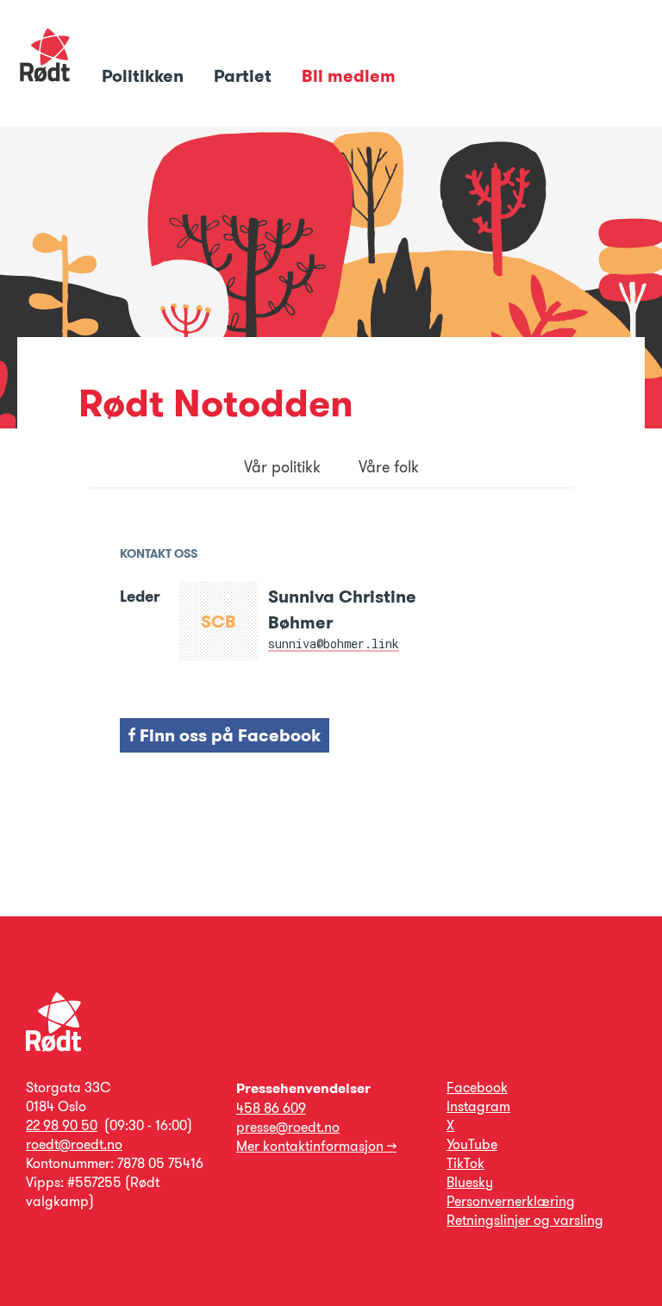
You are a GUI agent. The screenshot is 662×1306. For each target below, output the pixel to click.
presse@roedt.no (288, 1127)
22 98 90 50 (61, 1125)
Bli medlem (349, 76)
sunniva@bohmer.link (333, 643)
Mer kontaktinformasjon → (316, 1146)
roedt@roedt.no (74, 1144)
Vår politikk (282, 467)
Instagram (478, 1106)
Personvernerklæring (511, 1201)
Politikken (145, 76)
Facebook (477, 1087)
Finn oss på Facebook (228, 735)
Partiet (245, 76)
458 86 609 (271, 1108)
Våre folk (389, 467)
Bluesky (470, 1182)
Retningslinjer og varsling (525, 1220)
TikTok (465, 1163)
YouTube (472, 1144)
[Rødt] (53, 1047)
